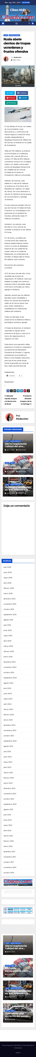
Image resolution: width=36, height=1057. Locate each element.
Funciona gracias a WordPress (12, 1045)
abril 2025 (7, 641)
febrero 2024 (9, 715)
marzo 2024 (8, 709)
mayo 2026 (8, 578)
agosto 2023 (8, 746)
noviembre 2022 (10, 794)
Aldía (5, 35)
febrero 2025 (9, 651)
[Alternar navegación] (16, 23)
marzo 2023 (8, 773)
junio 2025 (8, 630)
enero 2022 (8, 846)
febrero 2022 (9, 841)
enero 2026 (8, 593)
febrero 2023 (9, 778)
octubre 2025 (9, 609)
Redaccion (17, 57)
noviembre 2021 (10, 857)
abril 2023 (7, 767)
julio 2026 (7, 567)
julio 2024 (7, 688)
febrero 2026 (9, 588)
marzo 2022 (8, 836)
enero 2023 (8, 783)
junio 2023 (8, 757)
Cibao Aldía (18, 10)
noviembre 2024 (10, 667)
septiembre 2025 (10, 615)
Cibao (12, 463)
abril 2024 (8, 704)
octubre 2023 (9, 736)
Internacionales (14, 35)
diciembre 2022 (9, 788)
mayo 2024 (8, 699)
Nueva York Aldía (16, 441)
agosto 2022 (8, 809)
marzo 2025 (8, 646)
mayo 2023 (8, 762)
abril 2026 (7, 583)
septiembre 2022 (10, 804)
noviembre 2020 (10, 867)
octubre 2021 (9, 862)
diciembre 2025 (9, 599)
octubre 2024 (9, 672)
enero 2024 (8, 720)
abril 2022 (7, 830)
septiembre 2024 (10, 678)
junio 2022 (8, 820)
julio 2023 (7, 751)
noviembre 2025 (10, 604)
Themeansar (18, 1048)
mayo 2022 (8, 825)
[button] (29, 23)
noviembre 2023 (10, 730)
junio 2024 (8, 694)
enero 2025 (8, 657)
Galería (18, 1052)
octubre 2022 (9, 799)
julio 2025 (7, 625)
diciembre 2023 (9, 725)
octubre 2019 (9, 873)
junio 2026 (8, 572)
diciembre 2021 (9, 852)
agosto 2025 (8, 620)
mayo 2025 (8, 636)
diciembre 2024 (10, 662)
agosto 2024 (8, 683)
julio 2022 (7, 815)
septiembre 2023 (10, 741)
